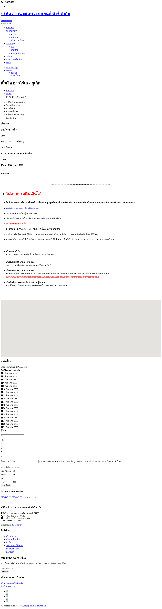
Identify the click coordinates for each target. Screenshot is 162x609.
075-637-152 (6, 497)
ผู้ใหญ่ (3, 430)
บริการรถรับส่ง (17, 40)
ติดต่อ (8, 62)
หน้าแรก (10, 28)
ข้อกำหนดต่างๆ (8, 586)
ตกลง (6, 571)
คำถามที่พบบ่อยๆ (18, 53)
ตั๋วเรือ (14, 34)
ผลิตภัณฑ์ (10, 31)
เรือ (12, 47)
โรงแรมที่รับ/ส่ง (8, 461)
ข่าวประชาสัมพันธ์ (14, 59)
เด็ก (2, 441)
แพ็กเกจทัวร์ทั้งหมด (14, 546)
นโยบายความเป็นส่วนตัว (12, 583)
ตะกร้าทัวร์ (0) (12, 68)
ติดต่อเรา (10, 552)
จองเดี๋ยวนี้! (6, 486)
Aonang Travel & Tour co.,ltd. (34, 606)
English (9, 70)
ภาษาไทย (15, 75)
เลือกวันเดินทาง (8, 367)
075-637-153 (17, 497)
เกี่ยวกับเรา (11, 536)
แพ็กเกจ (14, 37)
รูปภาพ (9, 56)
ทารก (3, 451)
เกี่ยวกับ (9, 43)
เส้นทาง (14, 50)
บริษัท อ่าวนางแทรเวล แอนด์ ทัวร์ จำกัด (35, 13)
